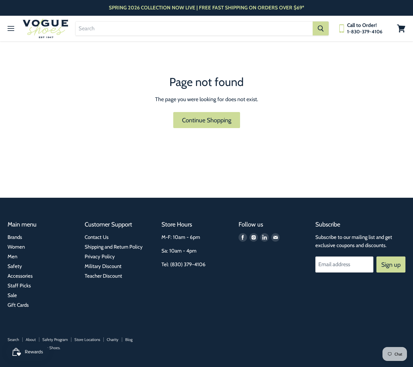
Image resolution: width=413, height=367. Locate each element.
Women (16, 247)
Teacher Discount (103, 276)
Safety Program (55, 339)
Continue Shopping (206, 120)
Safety (15, 266)
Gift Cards (18, 305)
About (31, 339)
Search (13, 339)
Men (12, 256)
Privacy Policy (100, 256)
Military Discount (103, 266)
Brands (15, 237)
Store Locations (87, 339)
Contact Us (97, 237)
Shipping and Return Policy (114, 247)
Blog (128, 339)
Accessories (20, 276)
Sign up (391, 264)
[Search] (321, 28)
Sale (12, 295)
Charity (113, 339)
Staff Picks (19, 286)
